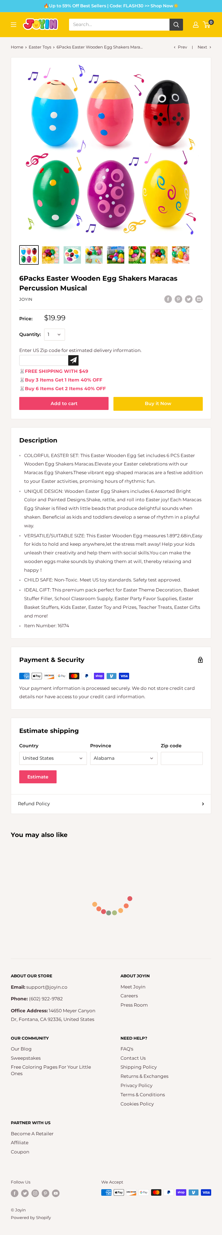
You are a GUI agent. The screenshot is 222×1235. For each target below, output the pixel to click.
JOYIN (25, 299)
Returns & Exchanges (144, 1076)
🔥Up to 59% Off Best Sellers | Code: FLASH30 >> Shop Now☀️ (111, 5)
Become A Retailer (32, 1133)
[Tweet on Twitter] (188, 299)
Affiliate (19, 1142)
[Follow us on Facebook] (14, 1193)
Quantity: (30, 334)
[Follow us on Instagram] (35, 1193)
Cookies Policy (137, 1104)
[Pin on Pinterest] (178, 299)
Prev (182, 47)
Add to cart (64, 403)
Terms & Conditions (142, 1094)
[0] (206, 24)
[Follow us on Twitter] (25, 1193)
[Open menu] (13, 24)
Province (100, 745)
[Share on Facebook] (168, 299)
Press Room (134, 1005)
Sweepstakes (26, 1058)
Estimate (37, 777)
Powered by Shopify (31, 1217)
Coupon (20, 1152)
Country (28, 745)
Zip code (171, 745)
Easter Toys (40, 47)
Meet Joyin (132, 987)
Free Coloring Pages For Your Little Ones (51, 1070)
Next (202, 47)
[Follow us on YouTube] (56, 1193)
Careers (129, 995)
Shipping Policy (138, 1067)
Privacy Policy (136, 1085)
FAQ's (126, 1049)
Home (17, 47)
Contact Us (133, 1058)
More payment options (158, 404)
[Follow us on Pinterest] (45, 1193)
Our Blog (21, 1049)
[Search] (176, 25)
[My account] (195, 25)
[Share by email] (199, 299)
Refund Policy (34, 803)
